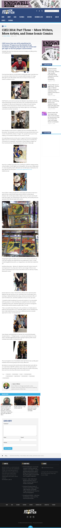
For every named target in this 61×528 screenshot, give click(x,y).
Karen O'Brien (6, 36)
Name (5, 437)
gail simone (17, 376)
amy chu (8, 374)
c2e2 (21, 374)
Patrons (10, 20)
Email (22, 437)
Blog (15, 17)
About (9, 17)
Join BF (57, 17)
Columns (18, 505)
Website (5, 442)
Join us (10, 479)
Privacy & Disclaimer (38, 522)
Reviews (29, 17)
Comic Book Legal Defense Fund (24, 169)
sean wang (32, 376)
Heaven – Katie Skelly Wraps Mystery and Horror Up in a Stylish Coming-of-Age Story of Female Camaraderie (30, 481)
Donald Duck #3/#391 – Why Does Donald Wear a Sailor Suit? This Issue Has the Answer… (31, 497)
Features (21, 17)
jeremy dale (24, 376)
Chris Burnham (28, 374)
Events (3, 20)
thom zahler (6, 378)
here (47, 475)
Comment (6, 423)
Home (3, 17)
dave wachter (10, 376)
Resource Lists (39, 17)
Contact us (49, 17)
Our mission (5, 479)
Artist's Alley (15, 374)
